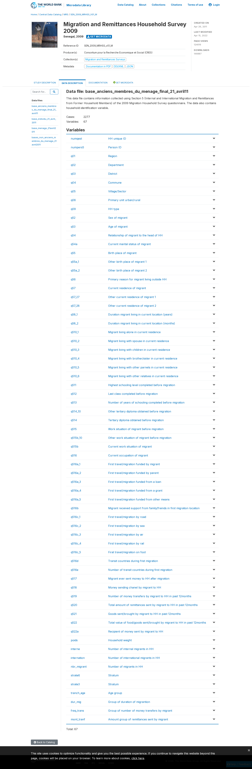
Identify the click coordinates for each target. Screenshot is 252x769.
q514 (74, 420)
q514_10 (76, 411)
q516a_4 (76, 490)
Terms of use (195, 4)
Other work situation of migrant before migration (139, 437)
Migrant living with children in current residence (139, 349)
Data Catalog (126, 4)
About (142, 4)
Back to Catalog (45, 742)
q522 (74, 622)
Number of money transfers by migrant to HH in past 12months (149, 596)
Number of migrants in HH (125, 666)
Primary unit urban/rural (124, 200)
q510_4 (75, 358)
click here (137, 758)
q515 (74, 429)
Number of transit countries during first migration (140, 570)
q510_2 (75, 341)
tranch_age (78, 693)
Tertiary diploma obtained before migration (136, 420)
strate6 (75, 675)
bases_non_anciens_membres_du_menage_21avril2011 (44, 141)
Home (34, 14)
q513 (74, 402)
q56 (73, 279)
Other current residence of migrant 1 (132, 297)
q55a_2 (75, 270)
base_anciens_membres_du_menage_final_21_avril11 (44, 110)
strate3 (75, 684)
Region (112, 156)
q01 (73, 156)
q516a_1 (75, 464)
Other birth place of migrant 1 (127, 261)
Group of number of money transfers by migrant (140, 710)
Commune (115, 182)
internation (78, 658)
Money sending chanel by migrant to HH (134, 587)
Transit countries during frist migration (133, 561)
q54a (74, 244)
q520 (74, 605)
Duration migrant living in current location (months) (141, 323)
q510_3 (75, 349)
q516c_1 (75, 517)
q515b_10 (76, 437)
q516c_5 (76, 552)
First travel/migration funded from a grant (135, 490)
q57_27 (75, 297)
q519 (74, 596)
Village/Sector (117, 191)
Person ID (114, 147)
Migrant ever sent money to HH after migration (138, 578)
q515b (74, 446)
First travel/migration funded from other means (139, 499)
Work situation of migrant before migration (136, 429)
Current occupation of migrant (128, 455)
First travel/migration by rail (126, 543)
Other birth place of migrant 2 (127, 270)
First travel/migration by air (125, 534)
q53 (73, 226)
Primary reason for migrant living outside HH (137, 279)
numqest (76, 138)
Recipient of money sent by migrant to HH (135, 631)
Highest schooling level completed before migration (141, 385)
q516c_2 (76, 526)
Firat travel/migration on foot (127, 552)
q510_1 (75, 332)
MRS (66, 14)
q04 (73, 182)
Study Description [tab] (45, 82)
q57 (73, 288)
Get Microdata (100, 36)
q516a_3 (76, 481)
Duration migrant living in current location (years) (140, 314)
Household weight (120, 640)
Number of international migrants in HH (134, 658)
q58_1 (74, 314)
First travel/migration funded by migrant (134, 464)
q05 (73, 191)
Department (116, 165)
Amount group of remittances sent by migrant (138, 719)
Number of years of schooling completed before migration (146, 402)
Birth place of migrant (122, 253)
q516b (75, 508)
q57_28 (75, 305)
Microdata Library (79, 5)
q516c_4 (76, 543)
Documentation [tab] (98, 82)
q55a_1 (75, 261)
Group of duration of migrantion (129, 702)
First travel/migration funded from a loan (134, 481)
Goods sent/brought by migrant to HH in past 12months (144, 614)
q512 (74, 393)
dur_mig (76, 702)
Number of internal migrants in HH (131, 649)
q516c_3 (76, 534)
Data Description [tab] (72, 83)
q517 (74, 578)
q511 (73, 385)
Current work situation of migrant (130, 446)
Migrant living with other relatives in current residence (143, 376)
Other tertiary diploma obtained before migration (139, 411)
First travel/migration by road (127, 517)
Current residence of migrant (127, 288)
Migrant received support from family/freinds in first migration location (154, 508)
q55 (73, 253)
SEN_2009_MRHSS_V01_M (83, 14)
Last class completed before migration (133, 393)
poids (74, 640)
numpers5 (77, 147)
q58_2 (74, 323)
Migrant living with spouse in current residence (138, 341)
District (112, 173)
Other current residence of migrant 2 (132, 305)
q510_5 (75, 367)
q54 (73, 235)
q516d (74, 561)
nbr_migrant (79, 666)
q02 (73, 165)
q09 (73, 209)
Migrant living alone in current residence (134, 332)
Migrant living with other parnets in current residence (142, 367)
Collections (158, 4)
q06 (73, 200)
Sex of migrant (117, 217)
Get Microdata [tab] (124, 82)
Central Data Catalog (50, 14)
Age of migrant (118, 226)
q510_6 (75, 376)
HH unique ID (117, 138)
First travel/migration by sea (126, 526)
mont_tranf (78, 719)
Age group (115, 693)
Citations (176, 4)
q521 (74, 614)
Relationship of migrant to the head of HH (135, 235)
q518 (74, 587)
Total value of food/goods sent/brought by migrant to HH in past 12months (157, 622)
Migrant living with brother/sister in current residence (142, 358)
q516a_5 (76, 499)
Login (216, 4)
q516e (74, 570)
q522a (75, 631)
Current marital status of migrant (129, 244)
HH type (113, 209)
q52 (73, 217)
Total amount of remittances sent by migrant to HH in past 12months (153, 605)
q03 (73, 173)
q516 (74, 455)
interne (75, 649)
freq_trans (77, 710)
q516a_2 (76, 473)
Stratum (113, 675)
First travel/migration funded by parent (133, 473)
